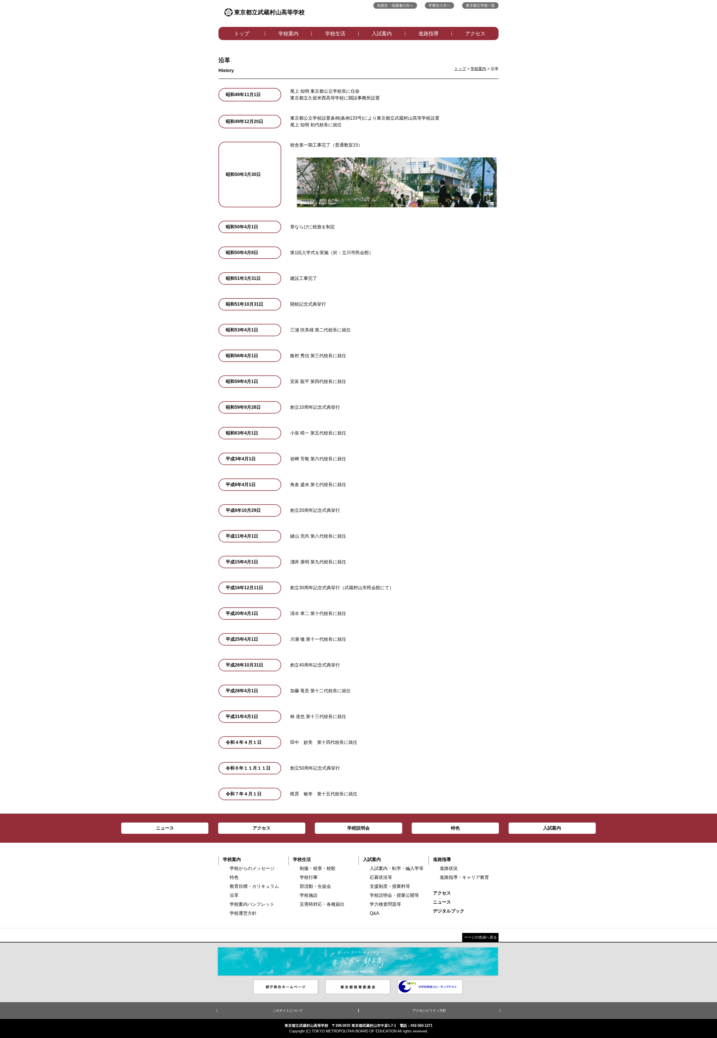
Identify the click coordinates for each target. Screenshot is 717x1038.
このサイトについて (288, 1011)
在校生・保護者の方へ (395, 5)
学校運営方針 (243, 913)
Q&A (374, 913)
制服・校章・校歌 (318, 868)
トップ (241, 33)
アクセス (475, 33)
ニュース (442, 902)
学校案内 (288, 33)
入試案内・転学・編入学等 (396, 868)
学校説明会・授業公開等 (394, 895)
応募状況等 (381, 877)
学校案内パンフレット (252, 904)
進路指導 (428, 33)
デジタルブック (448, 911)
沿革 (234, 895)
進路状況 (449, 868)
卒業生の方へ (439, 5)
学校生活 (335, 33)
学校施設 (309, 895)
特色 (234, 877)
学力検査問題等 (385, 904)
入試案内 (382, 33)
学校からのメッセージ (252, 868)
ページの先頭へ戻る (480, 937)
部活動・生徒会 (315, 886)
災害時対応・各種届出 (322, 904)
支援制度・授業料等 (390, 886)
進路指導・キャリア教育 (464, 877)
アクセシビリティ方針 (429, 1011)
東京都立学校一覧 (480, 5)
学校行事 (309, 877)
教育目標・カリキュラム (254, 886)
